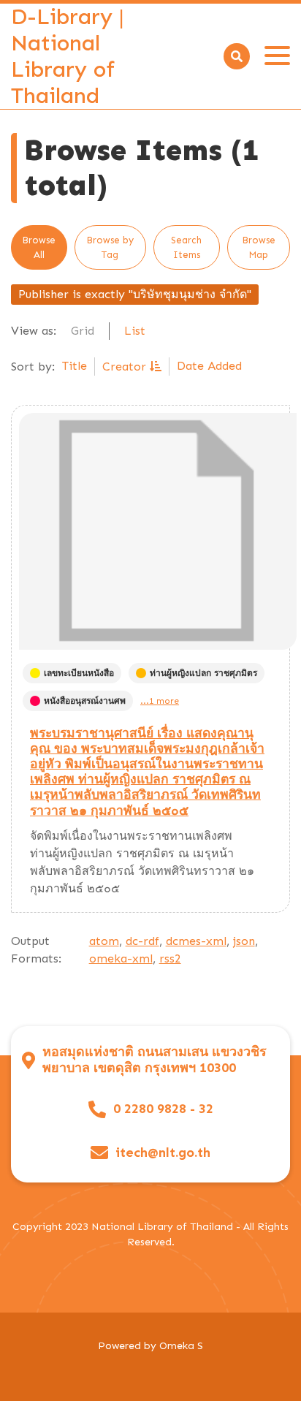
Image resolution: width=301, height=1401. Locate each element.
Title (74, 366)
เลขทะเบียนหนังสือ (79, 673)
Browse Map (258, 247)
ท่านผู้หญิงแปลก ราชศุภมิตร (203, 673)
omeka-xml (121, 958)
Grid (82, 331)
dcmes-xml (196, 941)
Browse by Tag (110, 247)
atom (104, 941)
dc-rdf (142, 941)
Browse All (39, 247)
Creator (126, 366)
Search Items (186, 247)
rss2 (170, 958)
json (244, 941)
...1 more (159, 701)
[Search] (237, 56)
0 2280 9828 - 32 (163, 1109)
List (134, 331)
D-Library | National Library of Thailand (67, 56)
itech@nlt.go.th (162, 1153)
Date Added (209, 366)
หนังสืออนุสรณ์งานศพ (85, 701)
